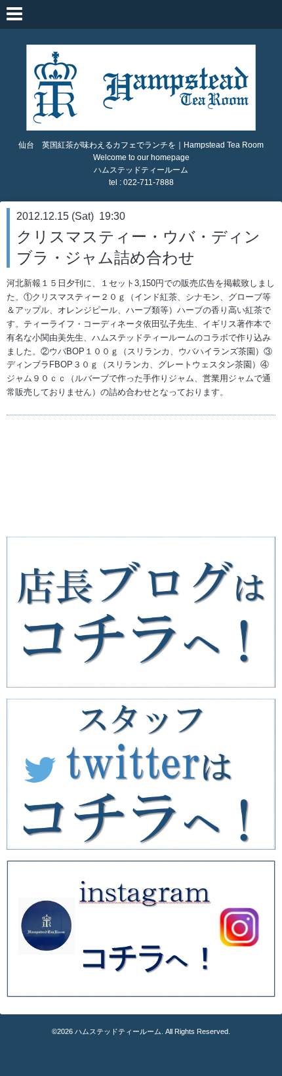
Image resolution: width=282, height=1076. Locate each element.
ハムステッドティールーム (118, 1031)
